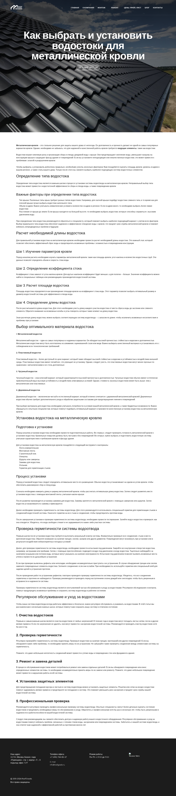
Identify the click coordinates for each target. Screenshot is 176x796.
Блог (147, 8)
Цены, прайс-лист (132, 8)
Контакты (158, 8)
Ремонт (114, 8)
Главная (75, 8)
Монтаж (101, 8)
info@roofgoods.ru (57, 765)
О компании (88, 8)
